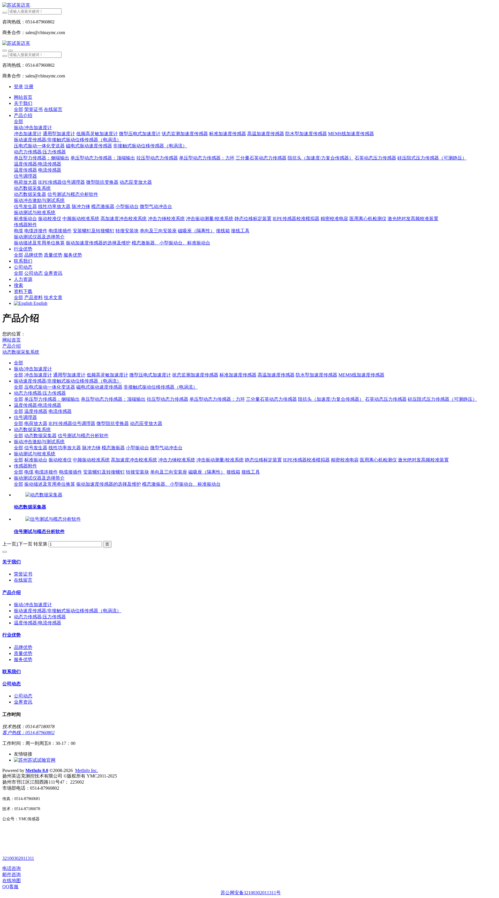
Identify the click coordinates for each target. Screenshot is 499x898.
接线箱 (233, 472)
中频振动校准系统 (91, 459)
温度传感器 (35, 411)
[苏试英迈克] (249, 5)
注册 (28, 86)
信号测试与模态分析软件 (83, 435)
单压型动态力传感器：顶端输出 (113, 399)
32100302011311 (18, 858)
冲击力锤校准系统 (176, 459)
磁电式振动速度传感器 (99, 387)
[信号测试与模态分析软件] (53, 519)
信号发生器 (35, 447)
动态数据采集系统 (20, 352)
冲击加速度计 (38, 374)
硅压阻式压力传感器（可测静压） (442, 399)
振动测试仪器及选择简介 (39, 478)
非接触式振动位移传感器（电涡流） (161, 387)
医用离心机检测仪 (378, 459)
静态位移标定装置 (263, 459)
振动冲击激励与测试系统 (39, 441)
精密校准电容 (345, 459)
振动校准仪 (60, 459)
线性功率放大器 (65, 447)
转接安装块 (137, 472)
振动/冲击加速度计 (33, 368)
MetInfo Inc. (86, 770)
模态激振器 (113, 447)
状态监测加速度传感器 (195, 374)
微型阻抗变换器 (112, 423)
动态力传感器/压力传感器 (40, 393)
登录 (18, 86)
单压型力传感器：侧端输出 (52, 399)
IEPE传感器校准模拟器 (306, 459)
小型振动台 (137, 447)
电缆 (28, 472)
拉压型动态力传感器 (167, 399)
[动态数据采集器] (43, 494)
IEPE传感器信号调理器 (72, 423)
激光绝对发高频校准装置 (423, 459)
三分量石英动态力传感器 (271, 399)
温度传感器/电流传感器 (37, 405)
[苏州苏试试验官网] (34, 760)
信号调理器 (25, 417)
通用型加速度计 (69, 374)
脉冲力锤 (91, 447)
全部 (18, 109)
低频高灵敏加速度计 (107, 374)
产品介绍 (11, 346)
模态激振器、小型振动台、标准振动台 (181, 484)
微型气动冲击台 (166, 447)
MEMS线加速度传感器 (361, 374)
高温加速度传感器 (276, 374)
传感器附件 (25, 465)
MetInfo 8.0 (36, 770)
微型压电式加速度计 (150, 374)
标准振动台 (35, 459)
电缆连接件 (46, 472)
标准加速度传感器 (237, 374)
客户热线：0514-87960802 (28, 732)
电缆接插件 (70, 472)
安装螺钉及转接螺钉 (104, 472)
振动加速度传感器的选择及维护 (108, 484)
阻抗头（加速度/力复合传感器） (331, 399)
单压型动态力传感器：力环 (217, 399)
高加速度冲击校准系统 (134, 459)
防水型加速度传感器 (316, 374)
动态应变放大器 (146, 423)
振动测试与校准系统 (34, 453)
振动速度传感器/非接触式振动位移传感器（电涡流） (67, 381)
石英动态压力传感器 (386, 399)
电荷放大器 (35, 423)
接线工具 (250, 472)
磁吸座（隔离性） (206, 472)
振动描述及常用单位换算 (49, 484)
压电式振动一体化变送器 (49, 387)
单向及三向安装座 (168, 472)
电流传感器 (60, 411)
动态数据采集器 (40, 435)
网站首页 (23, 97)
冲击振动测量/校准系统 (220, 459)
